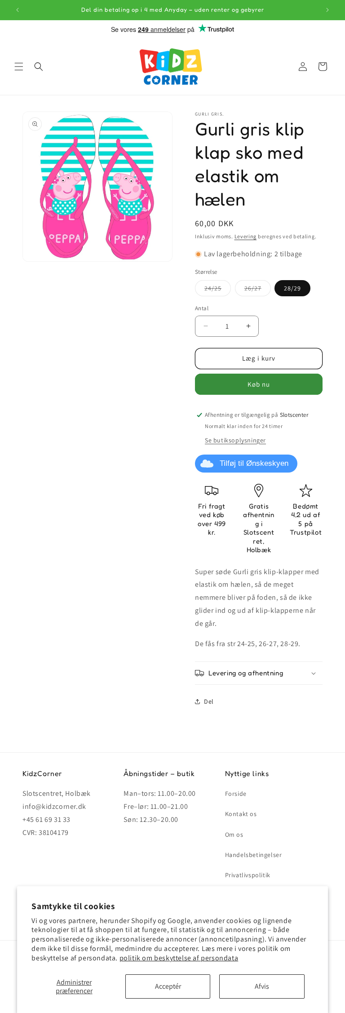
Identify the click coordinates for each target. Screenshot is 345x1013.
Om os (234, 834)
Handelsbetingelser (253, 855)
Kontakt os (241, 814)
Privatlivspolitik (247, 875)
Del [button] (209, 701)
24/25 (217, 290)
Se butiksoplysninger (235, 440)
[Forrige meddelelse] (17, 10)
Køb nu (259, 384)
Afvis (262, 986)
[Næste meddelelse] (327, 10)
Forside (236, 794)
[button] (19, 66)
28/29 (292, 288)
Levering (245, 236)
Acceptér (168, 986)
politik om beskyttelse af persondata (179, 958)
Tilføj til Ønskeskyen (254, 463)
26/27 (257, 290)
